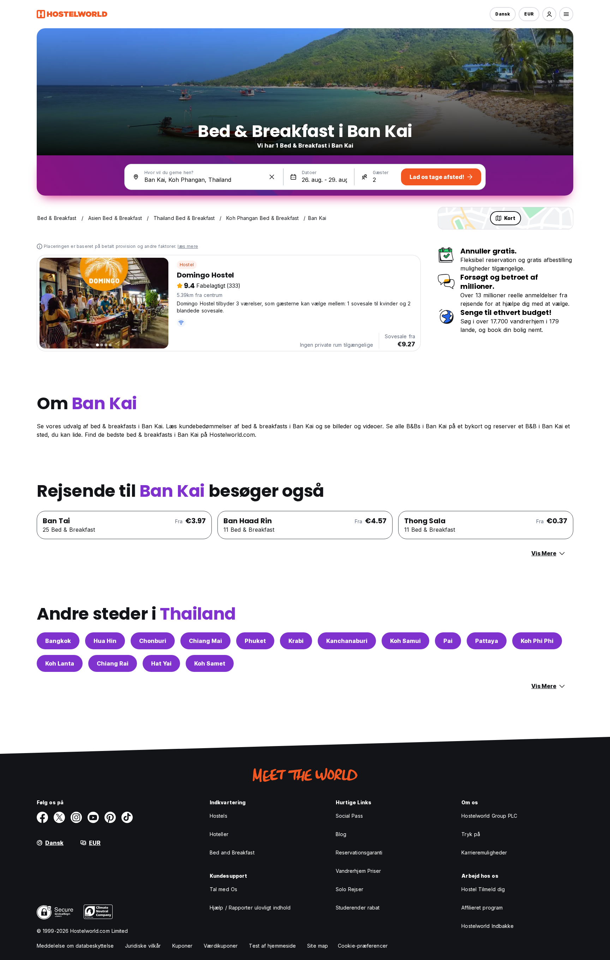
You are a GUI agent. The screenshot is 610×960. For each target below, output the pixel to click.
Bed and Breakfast (232, 852)
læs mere (188, 246)
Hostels (218, 816)
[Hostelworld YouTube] (93, 817)
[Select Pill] (549, 14)
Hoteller (219, 834)
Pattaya (486, 640)
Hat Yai (161, 663)
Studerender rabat (358, 908)
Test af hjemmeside (272, 946)
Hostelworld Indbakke (487, 926)
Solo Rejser (349, 889)
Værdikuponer (221, 946)
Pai (448, 640)
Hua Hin (105, 640)
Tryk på (470, 834)
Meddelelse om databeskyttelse (75, 946)
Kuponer (182, 946)
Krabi (296, 640)
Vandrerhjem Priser (358, 871)
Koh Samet (209, 663)
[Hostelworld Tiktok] (127, 817)
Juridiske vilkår (143, 946)
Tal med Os (223, 889)
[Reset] (271, 176)
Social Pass (349, 816)
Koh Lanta (59, 663)
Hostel (187, 264)
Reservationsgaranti (359, 852)
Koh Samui (405, 640)
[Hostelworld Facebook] (42, 817)
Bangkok (58, 640)
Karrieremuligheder (484, 852)
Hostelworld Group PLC (489, 816)
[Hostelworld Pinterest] (110, 817)
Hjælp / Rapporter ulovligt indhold (250, 908)
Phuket (255, 640)
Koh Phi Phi (537, 640)
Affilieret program (482, 908)
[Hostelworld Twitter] (59, 817)
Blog (341, 834)
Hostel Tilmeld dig (483, 889)
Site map (317, 946)
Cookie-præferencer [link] (363, 946)
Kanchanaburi (346, 640)
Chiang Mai (205, 640)
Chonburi (152, 640)
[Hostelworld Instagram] (76, 817)
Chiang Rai (112, 663)
